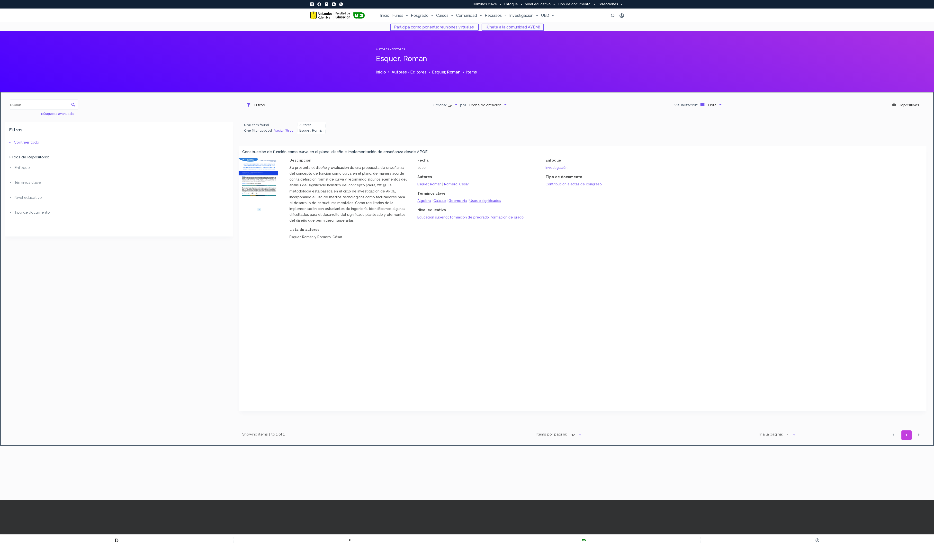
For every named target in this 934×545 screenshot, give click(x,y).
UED (545, 15)
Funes (397, 15)
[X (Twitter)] (312, 4)
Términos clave (484, 4)
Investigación (521, 15)
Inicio (384, 15)
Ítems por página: (552, 434)
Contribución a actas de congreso (574, 184)
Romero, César (456, 184)
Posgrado (420, 15)
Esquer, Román (429, 184)
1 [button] (906, 435)
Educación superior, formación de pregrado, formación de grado (470, 217)
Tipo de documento (574, 4)
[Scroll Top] (817, 540)
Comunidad (466, 15)
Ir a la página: (771, 434)
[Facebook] (319, 4)
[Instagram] (326, 4)
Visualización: (686, 105)
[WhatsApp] (341, 4)
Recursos (493, 15)
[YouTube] (334, 4)
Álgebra (424, 201)
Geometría (458, 201)
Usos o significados (485, 201)
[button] (893, 435)
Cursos (442, 15)
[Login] (622, 15)
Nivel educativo (538, 4)
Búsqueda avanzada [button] (57, 114)
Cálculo (439, 201)
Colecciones (608, 4)
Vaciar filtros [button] (283, 130)
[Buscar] (613, 15)
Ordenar (440, 105)
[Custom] (117, 540)
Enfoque (511, 4)
